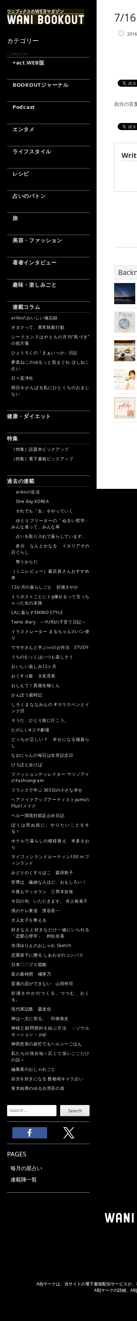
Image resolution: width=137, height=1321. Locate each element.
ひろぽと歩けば (26, 765)
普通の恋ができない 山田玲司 (42, 984)
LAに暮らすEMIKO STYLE (37, 612)
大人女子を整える (29, 920)
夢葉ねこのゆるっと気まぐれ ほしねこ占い (50, 365)
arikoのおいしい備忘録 (34, 318)
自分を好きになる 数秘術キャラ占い (47, 1079)
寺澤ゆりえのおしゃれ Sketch (41, 945)
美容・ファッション (35, 240)
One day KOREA (30, 501)
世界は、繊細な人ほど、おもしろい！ (48, 882)
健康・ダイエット (29, 415)
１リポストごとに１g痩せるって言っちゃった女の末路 (50, 600)
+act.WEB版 (26, 62)
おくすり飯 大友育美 (33, 676)
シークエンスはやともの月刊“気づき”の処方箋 (50, 340)
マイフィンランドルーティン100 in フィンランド (50, 860)
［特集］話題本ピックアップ (40, 449)
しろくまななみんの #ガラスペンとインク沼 (50, 707)
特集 (12, 438)
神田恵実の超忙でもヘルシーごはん (46, 1044)
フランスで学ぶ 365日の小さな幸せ (47, 790)
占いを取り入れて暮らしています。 (48, 536)
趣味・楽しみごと (32, 284)
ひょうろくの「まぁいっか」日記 (44, 353)
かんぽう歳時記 (26, 695)
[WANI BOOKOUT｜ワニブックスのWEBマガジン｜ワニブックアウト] (45, 21)
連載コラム (23, 306)
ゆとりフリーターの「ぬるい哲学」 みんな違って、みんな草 (50, 523)
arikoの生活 (25, 492)
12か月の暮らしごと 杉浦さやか (45, 587)
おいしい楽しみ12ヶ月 (34, 666)
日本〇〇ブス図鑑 (29, 964)
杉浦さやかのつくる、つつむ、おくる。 (50, 996)
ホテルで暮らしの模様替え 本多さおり (50, 844)
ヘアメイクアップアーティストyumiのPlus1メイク (50, 803)
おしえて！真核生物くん (35, 685)
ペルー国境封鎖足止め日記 (37, 815)
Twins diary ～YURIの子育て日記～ (48, 622)
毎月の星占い (26, 1168)
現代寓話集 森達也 (31, 1009)
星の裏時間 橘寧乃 (31, 974)
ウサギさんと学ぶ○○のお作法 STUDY (50, 647)
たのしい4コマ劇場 (30, 730)
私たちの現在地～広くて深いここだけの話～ (50, 1056)
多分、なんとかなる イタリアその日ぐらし (50, 549)
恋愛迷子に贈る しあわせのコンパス (47, 955)
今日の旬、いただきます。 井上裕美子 (50, 901)
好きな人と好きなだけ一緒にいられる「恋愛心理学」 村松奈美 (50, 933)
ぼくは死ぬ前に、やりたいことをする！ (50, 828)
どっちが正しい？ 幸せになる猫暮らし (50, 742)
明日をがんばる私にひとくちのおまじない (50, 391)
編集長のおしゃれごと (33, 1069)
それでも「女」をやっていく (42, 511)
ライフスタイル (29, 151)
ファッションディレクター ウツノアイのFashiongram (50, 777)
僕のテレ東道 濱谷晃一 (35, 911)
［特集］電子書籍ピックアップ (42, 459)
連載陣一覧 (24, 1179)
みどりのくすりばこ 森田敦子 (42, 872)
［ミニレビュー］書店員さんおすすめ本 (50, 574)
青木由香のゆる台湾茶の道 (37, 1088)
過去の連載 (21, 480)
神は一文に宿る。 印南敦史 (42, 1018)
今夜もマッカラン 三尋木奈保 (42, 892)
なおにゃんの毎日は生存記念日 (42, 755)
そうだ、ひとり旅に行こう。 (40, 720)
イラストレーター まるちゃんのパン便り (50, 634)
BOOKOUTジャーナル (38, 84)
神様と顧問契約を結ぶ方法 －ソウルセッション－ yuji (50, 1031)
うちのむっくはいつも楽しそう (42, 657)
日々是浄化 (22, 378)
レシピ (18, 173)
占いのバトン (26, 195)
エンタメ (21, 129)
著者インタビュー (32, 262)
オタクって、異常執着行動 (37, 327)
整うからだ (24, 562)
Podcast (21, 106)
